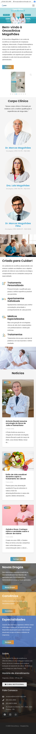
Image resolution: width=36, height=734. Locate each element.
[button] (33, 5)
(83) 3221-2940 (11, 700)
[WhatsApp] (15, 714)
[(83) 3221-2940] (4, 700)
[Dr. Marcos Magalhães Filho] (18, 207)
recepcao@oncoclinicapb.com (16, 696)
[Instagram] (10, 714)
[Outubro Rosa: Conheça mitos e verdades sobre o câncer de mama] (18, 515)
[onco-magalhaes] (4, 5)
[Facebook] (4, 714)
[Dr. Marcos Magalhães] (18, 131)
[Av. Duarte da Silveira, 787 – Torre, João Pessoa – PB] (4, 708)
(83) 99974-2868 (11, 703)
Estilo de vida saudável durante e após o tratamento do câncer (16, 476)
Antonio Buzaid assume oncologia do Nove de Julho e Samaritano (16, 423)
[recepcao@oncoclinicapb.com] (4, 696)
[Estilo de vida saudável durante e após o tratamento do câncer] (18, 461)
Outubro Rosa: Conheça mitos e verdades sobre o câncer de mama (17, 531)
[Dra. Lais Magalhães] (18, 169)
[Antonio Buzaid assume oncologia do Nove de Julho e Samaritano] (18, 398)
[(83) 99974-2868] (4, 703)
